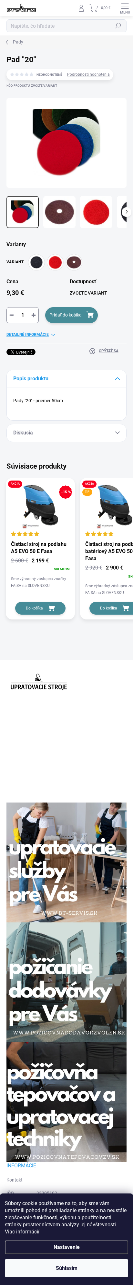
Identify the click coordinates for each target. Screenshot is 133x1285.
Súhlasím (66, 1268)
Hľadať (118, 26)
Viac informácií (22, 1232)
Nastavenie (67, 1247)
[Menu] (125, 8)
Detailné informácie (27, 334)
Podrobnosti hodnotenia (88, 74)
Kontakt (14, 1180)
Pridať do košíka (65, 314)
